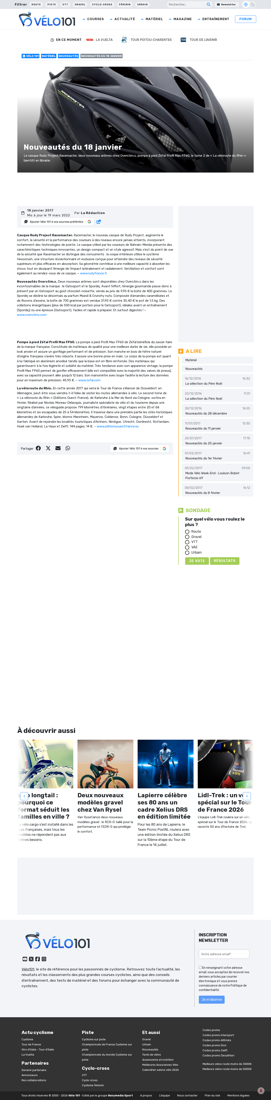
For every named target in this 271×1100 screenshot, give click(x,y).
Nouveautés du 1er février (203, 458)
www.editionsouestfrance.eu (118, 426)
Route (36, 4)
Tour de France (31, 1044)
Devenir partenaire (34, 1070)
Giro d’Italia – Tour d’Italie (38, 1049)
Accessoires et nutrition (158, 1059)
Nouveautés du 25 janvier (203, 443)
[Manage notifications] (261, 1090)
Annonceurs (30, 1075)
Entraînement (216, 19)
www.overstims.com (32, 315)
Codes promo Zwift (215, 1050)
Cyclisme (27, 1039)
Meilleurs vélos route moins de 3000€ (227, 1063)
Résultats (225, 561)
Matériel (154, 19)
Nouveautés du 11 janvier (203, 428)
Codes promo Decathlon (218, 1055)
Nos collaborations (34, 1080)
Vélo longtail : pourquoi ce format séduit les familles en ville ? (43, 806)
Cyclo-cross (102, 4)
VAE (194, 547)
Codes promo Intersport (218, 1035)
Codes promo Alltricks (217, 1040)
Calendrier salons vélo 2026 (160, 1069)
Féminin (125, 4)
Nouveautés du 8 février (202, 493)
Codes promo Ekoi (214, 1045)
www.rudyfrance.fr (93, 273)
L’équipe (164, 1095)
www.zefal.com (89, 380)
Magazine (183, 19)
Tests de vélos (151, 1054)
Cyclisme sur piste (94, 1039)
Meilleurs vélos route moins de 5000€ (227, 1069)
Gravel (80, 4)
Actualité (125, 19)
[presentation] (24, 796)
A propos (146, 1095)
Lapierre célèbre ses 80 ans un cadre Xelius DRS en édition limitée (164, 806)
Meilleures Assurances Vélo (160, 1064)
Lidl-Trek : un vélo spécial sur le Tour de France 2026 (225, 802)
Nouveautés (68, 56)
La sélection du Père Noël (203, 384)
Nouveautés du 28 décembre (206, 413)
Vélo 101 (32, 56)
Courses (95, 19)
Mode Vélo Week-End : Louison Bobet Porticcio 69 (212, 475)
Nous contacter (187, 1095)
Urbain (142, 4)
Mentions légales (238, 1095)
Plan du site (212, 1095)
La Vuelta (28, 1054)
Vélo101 (28, 969)
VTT (65, 4)
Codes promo (211, 1030)
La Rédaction (93, 213)
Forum (245, 19)
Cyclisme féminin (93, 1085)
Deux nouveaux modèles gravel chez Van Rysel (100, 802)
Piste (51, 4)
